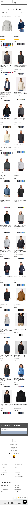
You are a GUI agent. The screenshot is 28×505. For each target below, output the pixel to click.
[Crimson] (6, 207)
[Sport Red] (9, 413)
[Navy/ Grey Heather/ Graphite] (8, 285)
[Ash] (2, 44)
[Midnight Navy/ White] (21, 413)
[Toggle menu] (2, 2)
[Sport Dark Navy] (5, 413)
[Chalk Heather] (22, 335)
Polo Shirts (17, 474)
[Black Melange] (19, 74)
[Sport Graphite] (7, 413)
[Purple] (5, 46)
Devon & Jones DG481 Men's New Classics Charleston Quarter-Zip (20, 66)
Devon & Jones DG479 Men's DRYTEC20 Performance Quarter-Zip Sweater (6, 278)
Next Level (16, 487)
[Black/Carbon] (5, 386)
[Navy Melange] (23, 74)
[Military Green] (7, 153)
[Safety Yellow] (23, 207)
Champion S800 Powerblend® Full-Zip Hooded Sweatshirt (20, 35)
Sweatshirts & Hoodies (20, 470)
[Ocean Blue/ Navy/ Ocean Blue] (9, 285)
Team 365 (16, 485)
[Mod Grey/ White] (23, 413)
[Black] (3, 44)
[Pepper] (9, 207)
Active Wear (17, 472)
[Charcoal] (3, 153)
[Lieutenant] (23, 99)
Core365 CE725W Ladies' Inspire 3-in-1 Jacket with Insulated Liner (5, 379)
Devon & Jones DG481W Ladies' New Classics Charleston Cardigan (5, 93)
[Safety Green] (10, 46)
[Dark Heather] (9, 44)
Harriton (3, 494)
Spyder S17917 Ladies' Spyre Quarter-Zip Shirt (6, 356)
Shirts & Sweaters (19, 476)
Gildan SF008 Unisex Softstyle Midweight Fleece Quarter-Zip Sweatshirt (6, 146)
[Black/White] (18, 386)
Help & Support (4, 472)
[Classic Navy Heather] (19, 152)
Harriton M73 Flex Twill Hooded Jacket (19, 303)
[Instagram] (12, 454)
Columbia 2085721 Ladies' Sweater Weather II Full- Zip (20, 328)
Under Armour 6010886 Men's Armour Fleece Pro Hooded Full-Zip (20, 406)
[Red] (7, 46)
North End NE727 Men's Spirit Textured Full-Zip (20, 145)
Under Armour (17, 489)
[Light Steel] (21, 44)
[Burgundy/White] (20, 386)
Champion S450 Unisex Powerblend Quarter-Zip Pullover (5, 251)
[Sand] (5, 155)
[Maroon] (2, 46)
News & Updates (4, 470)
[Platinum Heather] (21, 152)
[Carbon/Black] (7, 386)
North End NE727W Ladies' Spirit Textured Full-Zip (20, 226)
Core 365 (3, 487)
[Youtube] (16, 454)
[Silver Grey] (24, 44)
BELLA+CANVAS (4, 485)
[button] (25, 12)
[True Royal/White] (22, 386)
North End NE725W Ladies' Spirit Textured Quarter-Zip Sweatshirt (20, 278)
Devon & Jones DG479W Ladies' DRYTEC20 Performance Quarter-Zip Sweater (6, 329)
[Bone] (19, 99)
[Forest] (10, 44)
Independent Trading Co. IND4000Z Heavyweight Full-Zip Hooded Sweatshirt (20, 251)
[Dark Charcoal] (5, 127)
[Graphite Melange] (21, 74)
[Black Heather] (17, 152)
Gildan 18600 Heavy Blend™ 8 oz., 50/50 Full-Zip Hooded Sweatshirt (6, 35)
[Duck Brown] (9, 127)
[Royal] (9, 46)
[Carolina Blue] (5, 44)
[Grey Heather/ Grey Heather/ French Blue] (6, 285)
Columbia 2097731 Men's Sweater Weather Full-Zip (19, 356)
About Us (3, 467)
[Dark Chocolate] (7, 44)
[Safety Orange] (12, 46)
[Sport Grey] (6, 47)
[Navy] (3, 46)
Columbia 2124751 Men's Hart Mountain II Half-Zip (6, 303)
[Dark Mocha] (10, 127)
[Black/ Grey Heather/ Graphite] (4, 285)
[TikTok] (14, 454)
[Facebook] (9, 454)
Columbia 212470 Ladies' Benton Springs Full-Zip (5, 226)
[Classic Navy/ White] (23, 386)
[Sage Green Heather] (24, 152)
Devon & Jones (4, 489)
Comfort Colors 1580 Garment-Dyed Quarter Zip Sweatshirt (6, 200)
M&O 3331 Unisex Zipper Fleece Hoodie (5, 66)
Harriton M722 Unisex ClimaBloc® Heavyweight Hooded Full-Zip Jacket (5, 120)
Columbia (16, 491)
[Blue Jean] (4, 207)
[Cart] (26, 1)
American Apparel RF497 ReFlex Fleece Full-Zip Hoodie (20, 93)
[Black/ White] (19, 413)
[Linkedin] (19, 454)
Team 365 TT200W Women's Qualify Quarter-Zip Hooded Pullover (6, 406)
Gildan (2, 491)
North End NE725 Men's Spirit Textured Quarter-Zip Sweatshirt (20, 174)
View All (16, 494)
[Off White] (9, 155)
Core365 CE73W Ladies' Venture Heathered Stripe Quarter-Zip (19, 379)
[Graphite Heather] (12, 44)
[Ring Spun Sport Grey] (12, 153)
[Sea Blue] (24, 99)
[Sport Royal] (10, 413)
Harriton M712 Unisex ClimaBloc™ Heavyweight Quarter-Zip (5, 174)
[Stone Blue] (7, 155)
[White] (8, 47)
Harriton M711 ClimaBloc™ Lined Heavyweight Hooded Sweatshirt (20, 200)
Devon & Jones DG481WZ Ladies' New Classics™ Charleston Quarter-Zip (19, 120)
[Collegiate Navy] (9, 232)
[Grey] (8, 207)
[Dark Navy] (7, 127)
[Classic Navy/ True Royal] (9, 386)
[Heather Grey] (5, 72)
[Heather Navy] (7, 72)
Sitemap (3, 474)
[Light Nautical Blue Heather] (23, 152)
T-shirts (17, 467)
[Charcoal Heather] (19, 44)
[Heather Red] (9, 72)
